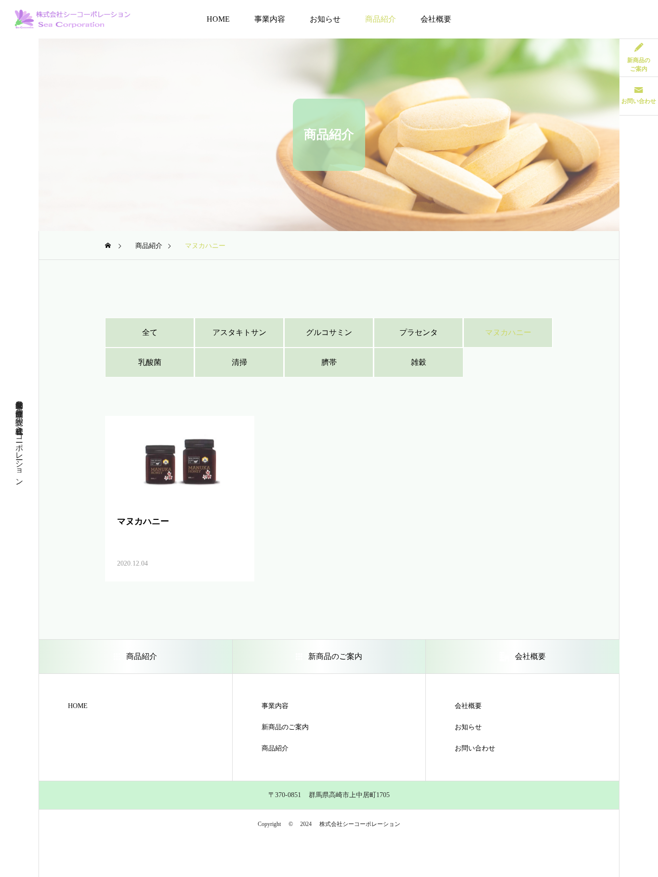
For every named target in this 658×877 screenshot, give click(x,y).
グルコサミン (329, 332)
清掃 (239, 362)
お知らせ (325, 19)
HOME (218, 19)
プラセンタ (418, 332)
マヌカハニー (508, 332)
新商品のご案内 (285, 727)
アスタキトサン (239, 332)
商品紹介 (380, 19)
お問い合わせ (475, 748)
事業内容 (269, 19)
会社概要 (436, 19)
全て (150, 332)
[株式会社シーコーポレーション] (72, 19)
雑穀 (418, 362)
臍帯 (329, 362)
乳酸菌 (149, 362)
